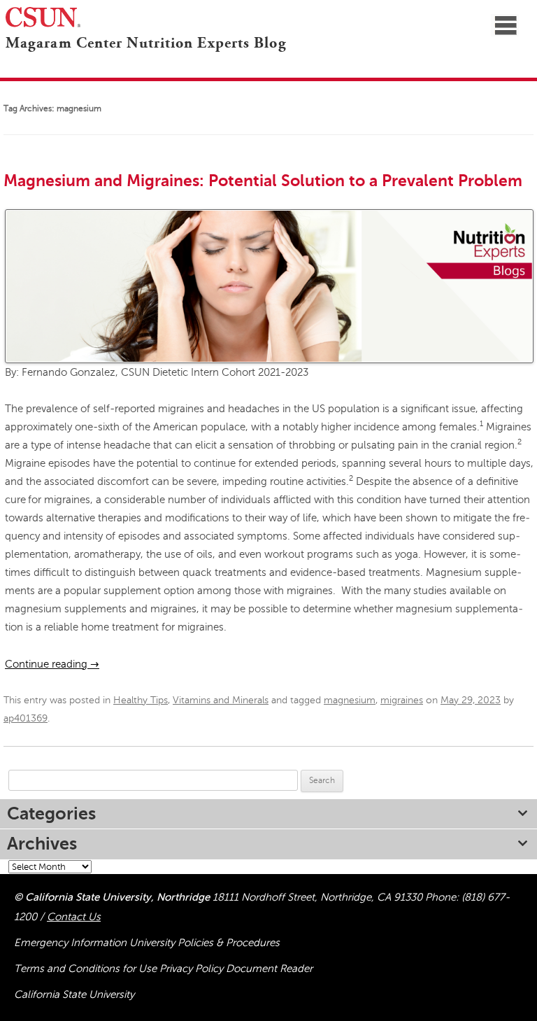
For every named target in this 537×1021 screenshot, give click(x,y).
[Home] (3, 61)
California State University (74, 994)
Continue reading (52, 664)
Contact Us (74, 916)
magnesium (349, 700)
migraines (401, 700)
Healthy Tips (140, 700)
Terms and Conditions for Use (86, 968)
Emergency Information (71, 942)
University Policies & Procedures (204, 942)
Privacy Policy (192, 968)
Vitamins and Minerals (220, 700)
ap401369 (25, 718)
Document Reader (269, 968)
